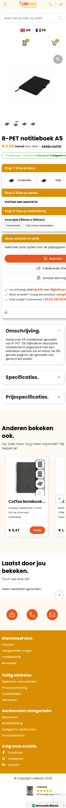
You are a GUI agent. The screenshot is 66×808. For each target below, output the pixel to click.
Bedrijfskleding (12, 723)
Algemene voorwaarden (19, 681)
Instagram (15, 759)
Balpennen (9, 717)
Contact (8, 645)
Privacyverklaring (14, 688)
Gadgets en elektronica (19, 729)
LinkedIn (13, 765)
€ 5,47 (13, 530)
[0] (24, 43)
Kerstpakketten (13, 735)
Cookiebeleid (11, 694)
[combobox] (29, 18)
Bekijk (37, 530)
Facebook (15, 752)
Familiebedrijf (11, 657)
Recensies (9, 663)
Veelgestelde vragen (17, 651)
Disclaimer (9, 700)
